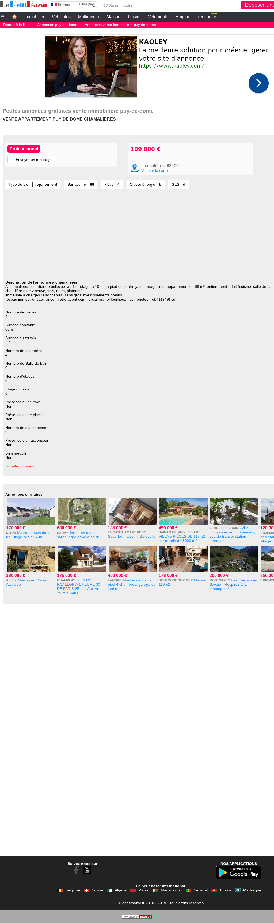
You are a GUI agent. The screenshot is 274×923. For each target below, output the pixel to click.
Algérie (121, 890)
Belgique (72, 890)
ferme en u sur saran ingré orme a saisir (78, 534)
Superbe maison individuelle (131, 536)
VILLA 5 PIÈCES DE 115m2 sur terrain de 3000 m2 (182, 538)
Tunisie (225, 890)
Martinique (252, 890)
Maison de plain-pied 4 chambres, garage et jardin (131, 584)
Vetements (158, 16)
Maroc (143, 890)
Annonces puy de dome (57, 24)
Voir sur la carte (154, 170)
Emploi (182, 16)
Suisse (97, 890)
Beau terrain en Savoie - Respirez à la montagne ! (233, 584)
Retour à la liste (16, 24)
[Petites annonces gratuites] (24, 4)
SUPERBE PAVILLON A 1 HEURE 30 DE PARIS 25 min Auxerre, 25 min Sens (79, 586)
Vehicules (61, 16)
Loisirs (134, 16)
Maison (113, 16)
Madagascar (171, 890)
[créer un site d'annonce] (137, 917)
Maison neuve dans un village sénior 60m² (28, 534)
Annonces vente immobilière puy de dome (120, 24)
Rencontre (206, 16)
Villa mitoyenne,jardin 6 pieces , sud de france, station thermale (232, 534)
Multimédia (88, 16)
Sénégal (201, 890)
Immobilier (34, 16)
